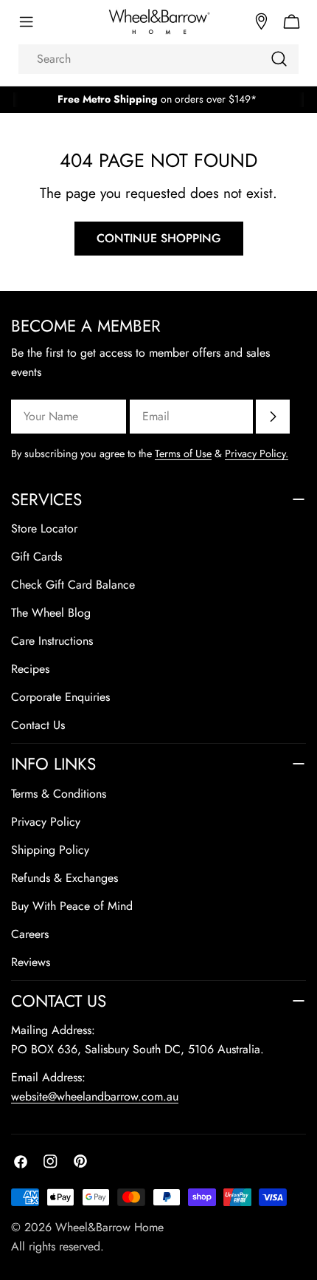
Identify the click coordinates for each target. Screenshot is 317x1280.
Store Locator (44, 528)
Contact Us (38, 724)
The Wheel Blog (51, 612)
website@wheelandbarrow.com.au (94, 1096)
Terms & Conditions (58, 793)
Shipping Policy (50, 849)
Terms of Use (183, 453)
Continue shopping (159, 238)
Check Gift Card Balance (73, 584)
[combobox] (158, 59)
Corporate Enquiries (60, 696)
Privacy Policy (45, 821)
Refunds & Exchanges (64, 877)
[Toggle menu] (26, 22)
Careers (30, 933)
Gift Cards (36, 556)
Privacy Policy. (256, 453)
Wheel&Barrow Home (109, 1227)
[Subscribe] (273, 417)
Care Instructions (52, 640)
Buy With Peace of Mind (72, 905)
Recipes (30, 668)
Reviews (30, 962)
